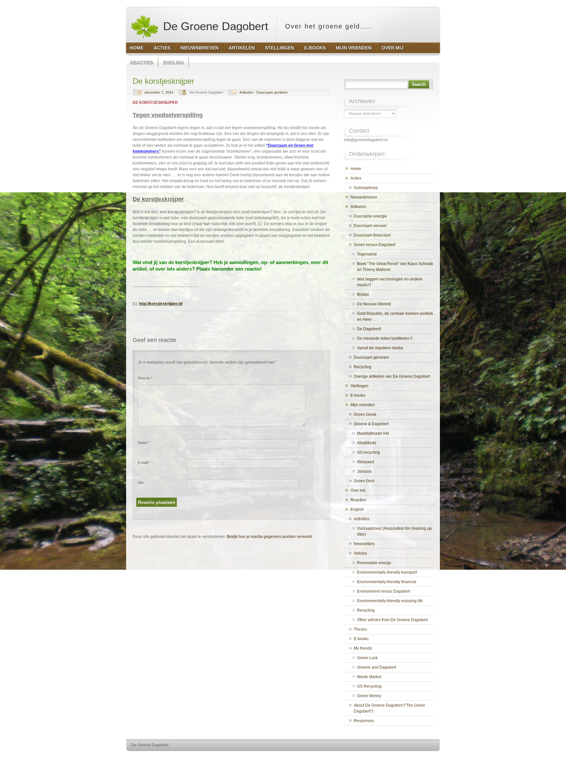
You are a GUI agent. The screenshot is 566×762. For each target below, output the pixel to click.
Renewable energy (374, 563)
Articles (360, 553)
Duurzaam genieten (371, 357)
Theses (360, 629)
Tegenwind (367, 254)
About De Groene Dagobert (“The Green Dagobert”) (389, 708)
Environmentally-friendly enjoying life (390, 601)
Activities (361, 519)
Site (141, 483)
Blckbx (363, 294)
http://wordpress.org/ (364, 757)
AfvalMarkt (366, 443)
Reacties (358, 500)
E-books (357, 395)
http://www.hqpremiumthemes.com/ (413, 757)
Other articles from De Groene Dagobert (392, 620)
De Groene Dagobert (214, 26)
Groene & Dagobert (371, 424)
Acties (355, 178)
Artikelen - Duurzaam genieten (263, 92)
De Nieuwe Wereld (374, 304)
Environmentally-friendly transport (387, 572)
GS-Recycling (369, 686)
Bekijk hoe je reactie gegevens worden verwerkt (269, 536)
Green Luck (367, 658)
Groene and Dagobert (376, 667)
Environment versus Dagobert (383, 591)
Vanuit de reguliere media (380, 348)
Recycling (362, 367)
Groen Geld (364, 481)
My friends (363, 648)
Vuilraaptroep (366, 187)
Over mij (357, 490)
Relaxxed (365, 462)
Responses (364, 720)
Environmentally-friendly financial (386, 582)
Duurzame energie (370, 216)
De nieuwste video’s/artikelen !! (384, 338)
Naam (144, 443)
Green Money (369, 696)
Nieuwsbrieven (363, 197)
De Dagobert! (369, 329)
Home (355, 168)
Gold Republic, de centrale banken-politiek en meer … (395, 316)
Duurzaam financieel (372, 235)
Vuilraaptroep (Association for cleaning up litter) (394, 531)
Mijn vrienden (362, 405)
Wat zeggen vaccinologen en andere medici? (390, 282)
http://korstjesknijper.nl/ (160, 303)
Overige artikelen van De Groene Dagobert (392, 376)
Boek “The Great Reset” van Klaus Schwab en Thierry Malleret (395, 266)
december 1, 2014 (158, 92)
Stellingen (359, 386)
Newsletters (364, 544)
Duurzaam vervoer (370, 225)
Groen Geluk (365, 414)
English (357, 509)
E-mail (144, 463)
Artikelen (358, 206)
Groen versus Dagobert (374, 244)
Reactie (145, 378)
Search (419, 84)
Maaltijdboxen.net (373, 433)
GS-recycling (368, 452)
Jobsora (364, 471)
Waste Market (369, 677)
